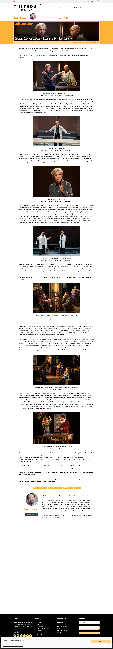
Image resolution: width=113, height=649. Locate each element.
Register (92, 1)
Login (88, 1)
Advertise (39, 622)
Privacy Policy (41, 635)
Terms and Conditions (43, 632)
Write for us (40, 626)
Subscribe (40, 630)
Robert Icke (77, 488)
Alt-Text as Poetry (62, 630)
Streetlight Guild (61, 633)
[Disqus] (56, 547)
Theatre (17, 24)
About (81, 7)
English (17, 1)
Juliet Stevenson (68, 488)
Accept (101, 641)
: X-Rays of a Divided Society (43, 38)
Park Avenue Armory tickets (27, 474)
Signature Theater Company (54, 488)
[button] (81, 42)
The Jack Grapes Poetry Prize (45, 628)
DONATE (75, 7)
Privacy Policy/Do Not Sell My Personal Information (13, 646)
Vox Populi (60, 628)
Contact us (40, 624)
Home (61, 7)
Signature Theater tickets (49, 481)
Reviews (23, 24)
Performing (30, 24)
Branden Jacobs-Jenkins (40, 488)
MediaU (59, 624)
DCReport (60, 622)
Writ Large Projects (62, 626)
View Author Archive (32, 514)
